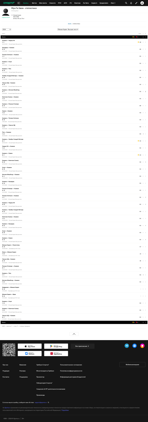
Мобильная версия (132, 365)
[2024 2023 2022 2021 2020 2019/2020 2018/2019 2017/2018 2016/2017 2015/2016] (6, 29)
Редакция (6, 371)
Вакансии (23, 365)
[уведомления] (131, 3)
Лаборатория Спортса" (44, 383)
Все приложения (81, 346)
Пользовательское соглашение (71, 365)
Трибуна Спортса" (42, 365)
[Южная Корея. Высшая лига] (101, 29)
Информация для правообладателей (72, 377)
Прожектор (40, 377)
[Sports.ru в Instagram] (142, 346)
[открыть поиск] (126, 3)
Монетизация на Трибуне (45, 371)
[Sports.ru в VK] (135, 346)
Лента (69, 24)
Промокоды (40, 395)
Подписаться (6, 17)
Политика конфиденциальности (71, 371)
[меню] (18, 3)
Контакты (6, 377)
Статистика (76, 24)
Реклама (22, 371)
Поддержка (24, 377)
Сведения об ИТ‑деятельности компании (50, 389)
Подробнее (65, 410)
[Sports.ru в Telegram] (127, 346)
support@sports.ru (41, 402)
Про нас (5, 365)
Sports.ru (8, 408)
